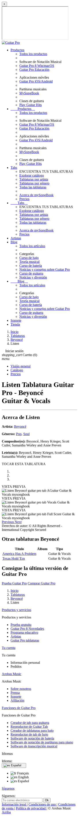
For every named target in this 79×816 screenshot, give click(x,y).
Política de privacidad (31, 808)
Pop (19, 434)
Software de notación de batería (32, 738)
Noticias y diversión (33, 277)
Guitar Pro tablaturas (25, 640)
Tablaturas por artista (33, 179)
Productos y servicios (16, 610)
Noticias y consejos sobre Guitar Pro (44, 269)
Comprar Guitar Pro (41, 583)
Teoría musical (29, 262)
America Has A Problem (19, 554)
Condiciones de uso (43, 804)
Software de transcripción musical (34, 746)
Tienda (15, 324)
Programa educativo (24, 632)
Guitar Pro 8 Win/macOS (36, 66)
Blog (14, 242)
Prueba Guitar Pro (14, 583)
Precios (24, 199)
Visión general (21, 366)
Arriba (6, 812)
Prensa (15, 692)
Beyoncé (20, 426)
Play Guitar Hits (30, 105)
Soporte (16, 320)
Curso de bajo (29, 258)
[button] (8, 522)
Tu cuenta (8, 648)
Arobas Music (11, 674)
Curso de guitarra (31, 273)
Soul (26, 434)
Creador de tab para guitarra (30, 723)
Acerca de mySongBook (36, 195)
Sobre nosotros (21, 689)
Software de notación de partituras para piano (42, 742)
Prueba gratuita (21, 625)
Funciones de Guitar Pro (19, 708)
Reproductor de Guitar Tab (29, 726)
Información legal (14, 804)
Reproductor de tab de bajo (29, 734)
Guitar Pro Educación (34, 69)
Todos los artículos (32, 246)
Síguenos (8, 788)
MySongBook (29, 93)
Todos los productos (33, 54)
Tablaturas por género (34, 183)
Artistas (16, 238)
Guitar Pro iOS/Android (36, 81)
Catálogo (17, 370)
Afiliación (17, 700)
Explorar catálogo (31, 175)
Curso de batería (30, 265)
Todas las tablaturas (32, 187)
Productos (17, 50)
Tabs (14, 167)
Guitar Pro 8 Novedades (27, 628)
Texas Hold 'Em (13, 558)
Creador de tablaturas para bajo (32, 730)
